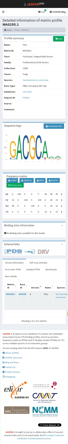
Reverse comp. (16, 185)
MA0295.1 (10, 294)
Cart (43, 11)
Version (35, 287)
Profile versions (12, 371)
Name (48, 287)
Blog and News (11, 362)
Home (9, 30)
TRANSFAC (27, 180)
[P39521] (14, 251)
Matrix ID (10, 286)
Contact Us (10, 367)
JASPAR (13, 180)
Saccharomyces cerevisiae (35, 80)
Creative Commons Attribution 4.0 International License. (40, 437)
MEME (41, 180)
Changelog (10, 376)
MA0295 (22, 294)
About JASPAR (12, 352)
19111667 (27, 91)
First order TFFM (13, 269)
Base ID (22, 286)
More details (11, 276)
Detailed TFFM (33, 269)
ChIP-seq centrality (38, 262)
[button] (3, 12)
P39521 (26, 97)
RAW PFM (54, 180)
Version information (14, 262)
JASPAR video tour (13, 357)
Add (60, 38)
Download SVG (55, 126)
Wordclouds (51, 269)
